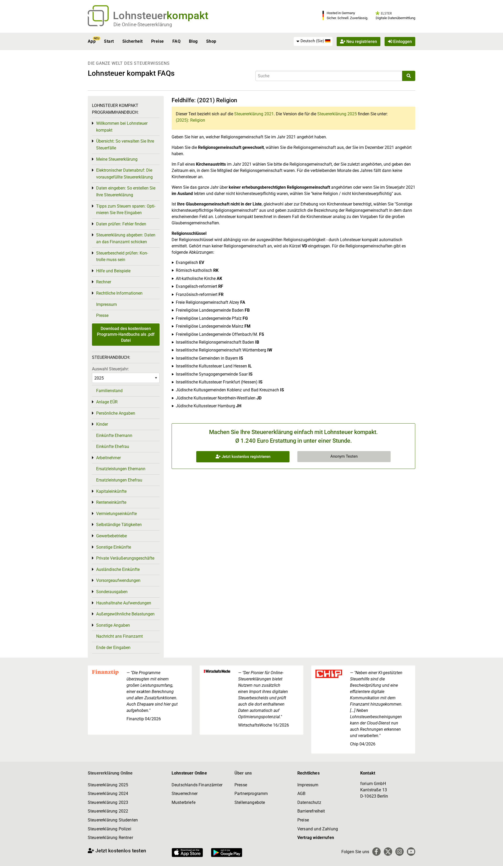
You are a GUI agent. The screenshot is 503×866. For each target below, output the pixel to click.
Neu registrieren (361, 41)
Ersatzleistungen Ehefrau (119, 480)
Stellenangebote (249, 802)
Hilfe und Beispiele (113, 270)
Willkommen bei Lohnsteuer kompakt (121, 127)
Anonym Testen (344, 456)
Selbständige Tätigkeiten (119, 524)
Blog (193, 41)
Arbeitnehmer (108, 457)
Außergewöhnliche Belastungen (125, 613)
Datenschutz (309, 802)
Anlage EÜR (107, 401)
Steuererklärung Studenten (113, 820)
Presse (102, 315)
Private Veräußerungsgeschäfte (125, 558)
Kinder (102, 424)
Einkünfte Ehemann (114, 435)
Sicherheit (132, 41)
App (92, 41)
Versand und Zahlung (317, 828)
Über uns (243, 773)
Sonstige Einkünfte (113, 547)
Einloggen (402, 41)
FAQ (176, 41)
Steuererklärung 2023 (108, 802)
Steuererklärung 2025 (337, 113)
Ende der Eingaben (113, 647)
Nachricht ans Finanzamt (119, 636)
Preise (157, 41)
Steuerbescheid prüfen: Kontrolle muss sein (122, 256)
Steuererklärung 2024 (108, 793)
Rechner (103, 281)
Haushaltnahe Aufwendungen (123, 602)
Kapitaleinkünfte (111, 491)
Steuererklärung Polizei (109, 828)
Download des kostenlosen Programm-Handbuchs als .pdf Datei (126, 334)
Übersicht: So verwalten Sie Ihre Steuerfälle (125, 144)
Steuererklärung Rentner (110, 837)
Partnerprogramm (251, 793)
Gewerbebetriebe (111, 535)
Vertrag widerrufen (315, 837)
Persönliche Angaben (115, 413)
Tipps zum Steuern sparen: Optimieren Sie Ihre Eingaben (125, 209)
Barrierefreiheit (311, 811)
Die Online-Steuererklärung (142, 24)
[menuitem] (313, 41)
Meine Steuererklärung (117, 159)
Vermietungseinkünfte (116, 513)
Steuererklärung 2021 (254, 113)
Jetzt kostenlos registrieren (245, 456)
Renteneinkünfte (111, 502)
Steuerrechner (185, 793)
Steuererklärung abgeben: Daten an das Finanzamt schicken (125, 238)
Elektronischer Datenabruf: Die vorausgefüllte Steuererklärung (124, 174)
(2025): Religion (190, 120)
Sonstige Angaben (113, 625)
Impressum (106, 304)
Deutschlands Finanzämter (197, 784)
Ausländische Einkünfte (118, 569)
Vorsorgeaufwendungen (118, 580)
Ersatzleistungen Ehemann (120, 468)
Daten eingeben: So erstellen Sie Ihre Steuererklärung (125, 191)
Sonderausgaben (112, 591)
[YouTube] (411, 851)
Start (109, 41)
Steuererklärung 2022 (108, 811)
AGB (301, 793)
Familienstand (109, 390)
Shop (211, 41)
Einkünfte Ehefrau (112, 446)
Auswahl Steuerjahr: (110, 368)
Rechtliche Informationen (119, 293)
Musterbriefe (183, 802)
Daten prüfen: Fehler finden (121, 223)
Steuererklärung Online (110, 773)
